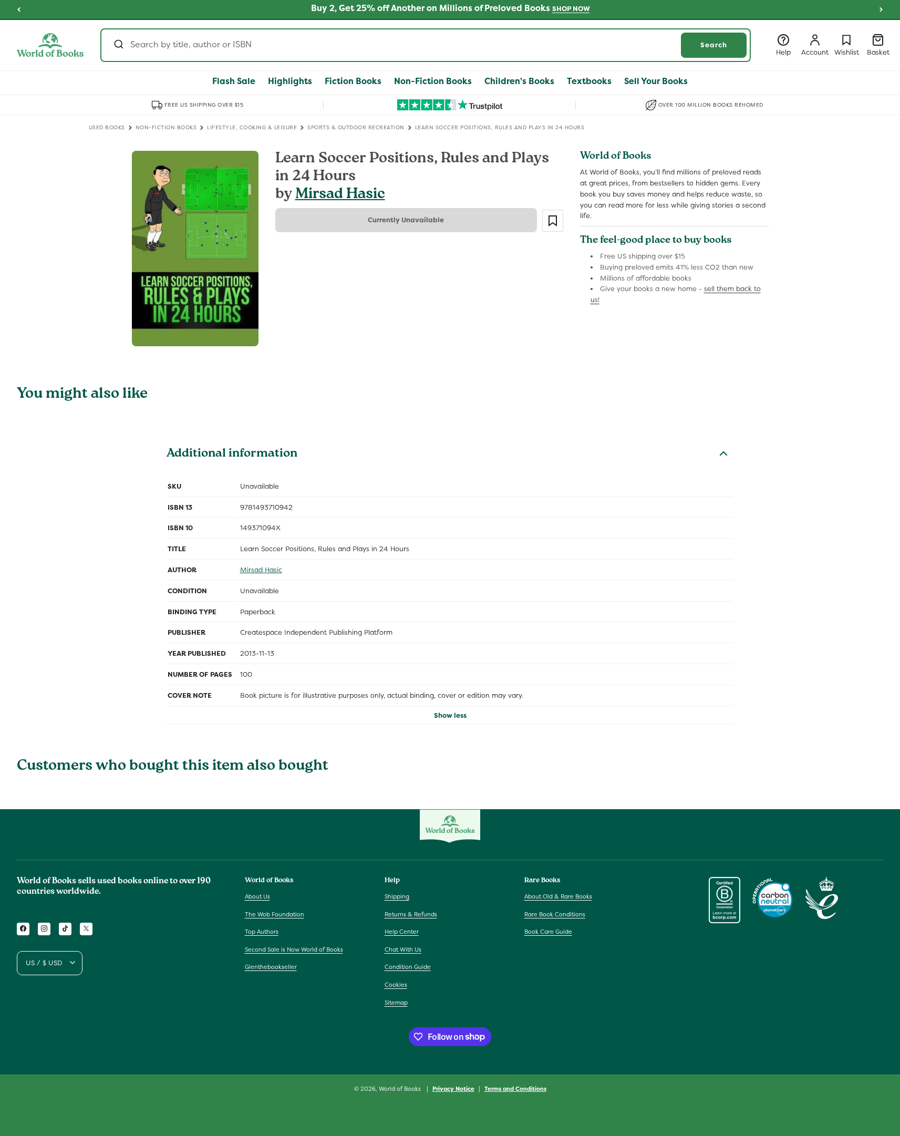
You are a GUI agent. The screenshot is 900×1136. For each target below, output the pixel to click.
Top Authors (261, 931)
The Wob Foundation (274, 914)
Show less (450, 715)
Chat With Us (403, 949)
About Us (257, 896)
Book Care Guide (548, 931)
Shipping (397, 896)
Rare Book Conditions (554, 914)
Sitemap (396, 1002)
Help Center (402, 931)
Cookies (396, 984)
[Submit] (118, 45)
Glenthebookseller (271, 967)
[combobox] (425, 45)
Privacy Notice (453, 1088)
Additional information (232, 454)
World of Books (400, 1089)
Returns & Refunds (411, 914)
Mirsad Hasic (340, 195)
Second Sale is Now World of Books (294, 949)
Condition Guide (408, 967)
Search (713, 45)
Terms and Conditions (515, 1088)
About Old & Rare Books (558, 896)
